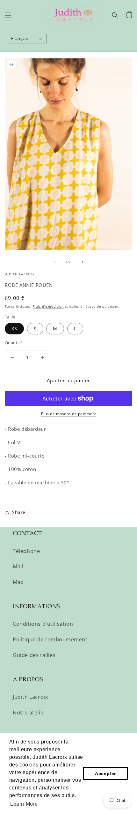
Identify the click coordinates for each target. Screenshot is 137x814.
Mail (18, 566)
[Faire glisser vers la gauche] (54, 262)
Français (19, 38)
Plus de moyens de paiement (68, 413)
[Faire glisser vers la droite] (83, 262)
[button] (8, 15)
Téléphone (26, 551)
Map (18, 582)
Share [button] (18, 512)
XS (14, 328)
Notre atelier (29, 712)
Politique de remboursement (50, 639)
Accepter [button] (105, 773)
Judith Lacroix (30, 696)
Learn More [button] (24, 804)
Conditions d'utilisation (43, 623)
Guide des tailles (34, 655)
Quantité (14, 343)
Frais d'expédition (48, 306)
